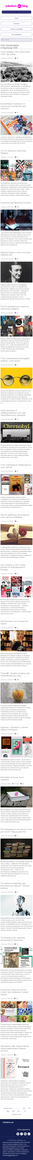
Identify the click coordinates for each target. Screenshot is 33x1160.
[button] (16, 18)
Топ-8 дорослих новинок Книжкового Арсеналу (13, 939)
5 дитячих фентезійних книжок (16, 203)
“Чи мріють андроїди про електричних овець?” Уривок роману (15, 885)
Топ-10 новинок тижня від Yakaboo (13, 152)
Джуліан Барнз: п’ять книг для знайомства (15, 253)
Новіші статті (8, 1108)
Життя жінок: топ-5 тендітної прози (14, 622)
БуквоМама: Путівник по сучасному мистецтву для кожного (13, 106)
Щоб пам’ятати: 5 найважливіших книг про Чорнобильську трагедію (13, 412)
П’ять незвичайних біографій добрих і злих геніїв (15, 359)
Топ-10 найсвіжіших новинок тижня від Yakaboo (15, 307)
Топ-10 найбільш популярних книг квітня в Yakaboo (15, 516)
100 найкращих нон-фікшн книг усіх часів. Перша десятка (16, 830)
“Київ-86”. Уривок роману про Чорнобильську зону (15, 674)
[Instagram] (21, 1133)
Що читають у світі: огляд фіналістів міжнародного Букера (13, 567)
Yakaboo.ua (8, 1122)
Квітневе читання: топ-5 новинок (12, 778)
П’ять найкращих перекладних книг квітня (16, 466)
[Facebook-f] (17, 1133)
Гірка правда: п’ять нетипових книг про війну (15, 53)
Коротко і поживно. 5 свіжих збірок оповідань (14, 728)
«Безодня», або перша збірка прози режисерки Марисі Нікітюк (15, 1048)
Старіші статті (16, 1114)
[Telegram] (25, 1133)
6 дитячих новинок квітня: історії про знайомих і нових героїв (14, 992)
